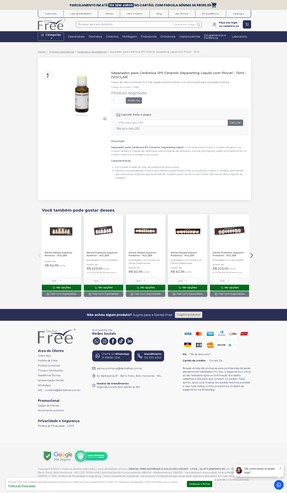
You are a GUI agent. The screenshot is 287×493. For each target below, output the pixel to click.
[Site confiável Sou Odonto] (91, 456)
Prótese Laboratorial (61, 51)
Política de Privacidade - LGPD (56, 425)
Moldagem (129, 36)
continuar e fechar (199, 484)
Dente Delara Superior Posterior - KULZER (142, 254)
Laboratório (239, 36)
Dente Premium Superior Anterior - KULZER (102, 254)
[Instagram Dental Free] (104, 340)
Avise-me (134, 100)
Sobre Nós (50, 13)
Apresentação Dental (51, 380)
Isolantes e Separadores (92, 51)
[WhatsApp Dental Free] (96, 340)
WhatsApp (44, 385)
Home (42, 51)
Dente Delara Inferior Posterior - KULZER (184, 254)
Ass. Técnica (181, 13)
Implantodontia (189, 36)
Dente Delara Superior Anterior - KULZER (58, 254)
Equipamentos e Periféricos (215, 37)
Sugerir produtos (188, 314)
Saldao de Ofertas (48, 405)
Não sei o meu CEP (128, 128)
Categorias (53, 34)
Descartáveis (76, 36)
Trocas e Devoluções (50, 370)
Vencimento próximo (51, 410)
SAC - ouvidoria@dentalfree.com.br (59, 390)
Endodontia (148, 36)
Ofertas (109, 13)
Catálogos (238, 13)
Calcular (235, 122)
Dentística (95, 36)
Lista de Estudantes (80, 13)
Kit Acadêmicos (210, 13)
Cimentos (112, 36)
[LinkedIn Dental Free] (129, 340)
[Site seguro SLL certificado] (57, 456)
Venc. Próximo (135, 13)
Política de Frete (48, 360)
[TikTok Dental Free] (121, 340)
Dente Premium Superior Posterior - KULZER (228, 254)
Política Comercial (49, 365)
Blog (159, 13)
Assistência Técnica (49, 375)
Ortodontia (167, 36)
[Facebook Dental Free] (113, 340)
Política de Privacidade (22, 486)
